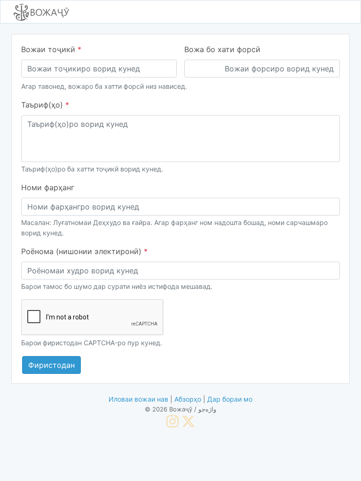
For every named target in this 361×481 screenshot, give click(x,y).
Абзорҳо (187, 399)
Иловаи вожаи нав (138, 399)
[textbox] (180, 138)
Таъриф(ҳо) (45, 104)
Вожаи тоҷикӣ (51, 49)
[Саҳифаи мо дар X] (188, 421)
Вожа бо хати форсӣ (222, 49)
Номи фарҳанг (47, 187)
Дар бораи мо (229, 399)
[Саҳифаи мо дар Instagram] (172, 421)
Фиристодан (51, 365)
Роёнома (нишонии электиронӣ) (84, 251)
